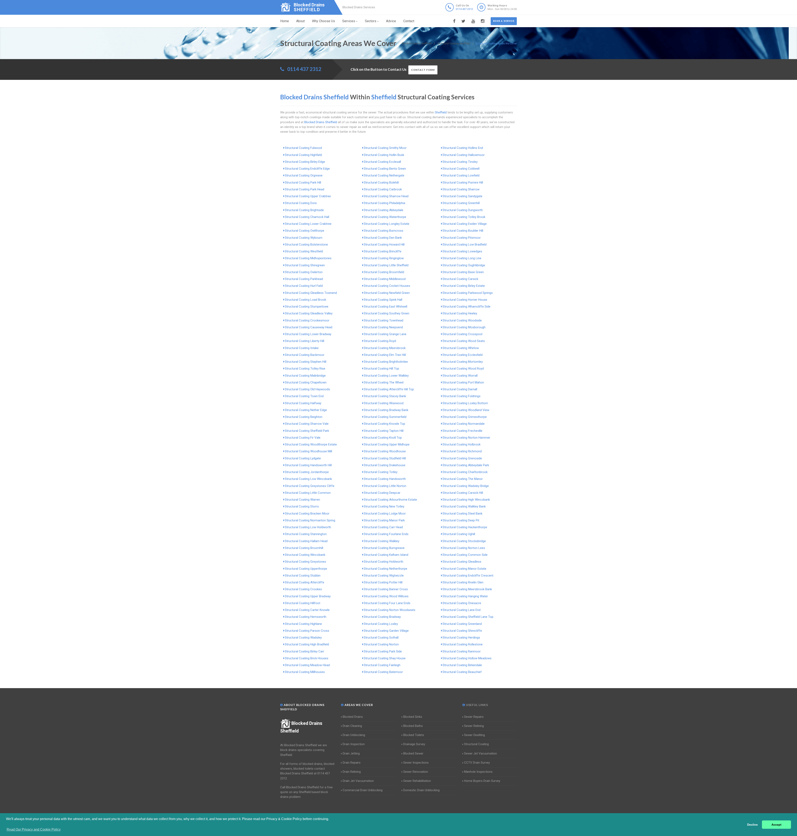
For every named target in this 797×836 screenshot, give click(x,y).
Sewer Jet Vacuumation (480, 753)
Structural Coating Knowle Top (384, 424)
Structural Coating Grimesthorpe (465, 417)
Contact (408, 21)
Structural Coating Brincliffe (382, 251)
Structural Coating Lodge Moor (385, 513)
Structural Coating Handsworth (385, 479)
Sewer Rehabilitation (417, 781)
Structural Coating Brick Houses (306, 658)
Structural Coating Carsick (460, 279)
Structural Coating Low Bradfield (465, 244)
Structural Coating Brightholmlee (386, 362)
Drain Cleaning (352, 726)
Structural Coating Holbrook (461, 444)
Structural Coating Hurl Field (304, 286)
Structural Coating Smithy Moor (385, 148)
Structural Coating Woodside (462, 320)
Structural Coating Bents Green (385, 168)
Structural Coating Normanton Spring (310, 520)
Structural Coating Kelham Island (386, 555)
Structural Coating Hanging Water (465, 596)
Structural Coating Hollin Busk (384, 155)
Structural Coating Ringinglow (384, 258)
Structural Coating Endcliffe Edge (307, 168)
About (300, 21)
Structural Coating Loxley (381, 624)
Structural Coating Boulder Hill (463, 230)
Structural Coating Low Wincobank (308, 479)
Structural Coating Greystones (305, 561)
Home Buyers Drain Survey (482, 781)
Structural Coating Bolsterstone (306, 244)
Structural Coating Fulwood (303, 148)
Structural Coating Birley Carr (304, 651)
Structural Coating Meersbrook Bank (467, 589)
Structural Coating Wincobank (305, 555)
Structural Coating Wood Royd (463, 368)
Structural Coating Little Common (308, 493)
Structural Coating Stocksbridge (464, 541)
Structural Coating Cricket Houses (387, 286)
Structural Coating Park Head (304, 189)
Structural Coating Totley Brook (464, 217)
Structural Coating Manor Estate (464, 569)
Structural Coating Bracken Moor (307, 513)
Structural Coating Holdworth (383, 561)
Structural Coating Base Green (463, 272)
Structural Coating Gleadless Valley (308, 313)
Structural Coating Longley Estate (386, 224)
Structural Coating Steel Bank (462, 513)
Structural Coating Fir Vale (302, 437)
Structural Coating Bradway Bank (386, 410)
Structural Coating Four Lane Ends (387, 603)
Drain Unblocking (354, 735)
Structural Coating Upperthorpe (306, 569)
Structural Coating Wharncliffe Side (466, 306)
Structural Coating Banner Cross (386, 589)
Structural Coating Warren (302, 499)
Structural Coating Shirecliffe (462, 631)
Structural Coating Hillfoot (302, 603)
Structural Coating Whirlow (461, 348)
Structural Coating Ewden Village (465, 224)
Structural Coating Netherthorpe (385, 569)
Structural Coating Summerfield (385, 417)
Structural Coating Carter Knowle (307, 610)
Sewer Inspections (416, 762)
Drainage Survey (414, 744)
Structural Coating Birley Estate (464, 286)
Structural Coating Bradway (382, 617)
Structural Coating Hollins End (463, 148)
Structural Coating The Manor (463, 479)
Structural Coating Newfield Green (387, 293)
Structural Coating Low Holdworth (308, 527)
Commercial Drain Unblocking (363, 790)
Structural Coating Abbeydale (383, 210)
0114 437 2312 (464, 9)
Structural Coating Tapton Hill (383, 431)
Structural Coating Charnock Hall (307, 217)
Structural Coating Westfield (304, 251)
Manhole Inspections (478, 772)
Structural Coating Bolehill (381, 182)
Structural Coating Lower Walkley (386, 375)
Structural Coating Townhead (383, 320)
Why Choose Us (323, 21)
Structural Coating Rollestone (463, 644)
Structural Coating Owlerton (304, 272)
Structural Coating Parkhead (304, 279)
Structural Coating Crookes (303, 589)
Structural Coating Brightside (304, 210)
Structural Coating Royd (380, 341)
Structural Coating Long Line (462, 258)
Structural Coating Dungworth (463, 210)
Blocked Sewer (413, 753)
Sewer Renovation (415, 772)
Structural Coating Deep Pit (461, 520)
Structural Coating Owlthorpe (304, 230)
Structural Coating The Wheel (383, 382)
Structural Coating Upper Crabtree (308, 196)
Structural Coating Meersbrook (385, 348)
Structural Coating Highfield (303, 155)
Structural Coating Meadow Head (307, 665)
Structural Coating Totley (380, 472)
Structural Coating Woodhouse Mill (308, 451)
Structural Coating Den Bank (383, 238)
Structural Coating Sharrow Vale (307, 424)
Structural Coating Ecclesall (382, 162)
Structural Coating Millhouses (305, 672)
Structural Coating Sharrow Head (386, 196)
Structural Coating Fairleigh (382, 665)
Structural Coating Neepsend (383, 327)
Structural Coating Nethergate (384, 175)
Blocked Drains (353, 717)
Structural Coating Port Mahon (463, 382)
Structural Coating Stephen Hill (305, 362)
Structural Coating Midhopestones (308, 258)
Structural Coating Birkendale (462, 665)
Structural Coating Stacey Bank (385, 396)
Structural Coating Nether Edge (306, 410)
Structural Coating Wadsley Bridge (466, 486)
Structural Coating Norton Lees (464, 548)
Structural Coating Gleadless (462, 561)
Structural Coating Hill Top (381, 368)
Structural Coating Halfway (303, 403)
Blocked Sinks (412, 717)
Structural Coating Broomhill (304, 548)
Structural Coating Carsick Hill (463, 493)
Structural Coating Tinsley (460, 162)
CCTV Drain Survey (477, 762)
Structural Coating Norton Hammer (466, 437)
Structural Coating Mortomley (463, 362)
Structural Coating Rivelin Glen (463, 582)
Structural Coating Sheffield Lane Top (468, 617)
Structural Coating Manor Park (384, 520)
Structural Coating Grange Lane (385, 334)
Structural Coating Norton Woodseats (389, 610)
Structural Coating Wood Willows (386, 596)
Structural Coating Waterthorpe (385, 217)
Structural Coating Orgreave (304, 175)
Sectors (370, 21)
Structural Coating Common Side (465, 555)
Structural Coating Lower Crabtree (308, 224)
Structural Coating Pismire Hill (463, 182)
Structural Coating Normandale (464, 424)
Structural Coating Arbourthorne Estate (390, 499)
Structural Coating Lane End (461, 610)
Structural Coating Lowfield (461, 175)
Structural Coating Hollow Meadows (467, 658)
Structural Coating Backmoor (304, 355)
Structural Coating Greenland (462, 624)
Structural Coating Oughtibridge (464, 265)
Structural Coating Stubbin (302, 575)
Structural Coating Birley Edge (305, 162)
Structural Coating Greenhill (461, 203)
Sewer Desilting (474, 735)
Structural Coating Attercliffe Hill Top (389, 389)
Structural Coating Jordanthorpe (307, 472)
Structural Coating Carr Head (383, 527)
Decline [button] (752, 824)
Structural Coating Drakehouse (384, 465)
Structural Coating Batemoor (383, 672)
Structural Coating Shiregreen (305, 265)
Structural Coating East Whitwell (385, 306)
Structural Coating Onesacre (462, 603)
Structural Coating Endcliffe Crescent (468, 575)
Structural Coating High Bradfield (307, 644)
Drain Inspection (354, 744)
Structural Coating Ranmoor (462, 651)
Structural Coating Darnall (460, 389)
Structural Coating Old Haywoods (307, 389)
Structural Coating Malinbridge (305, 375)
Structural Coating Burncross (383, 230)
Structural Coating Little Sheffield (386, 265)
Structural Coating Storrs (302, 506)
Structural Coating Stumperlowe (306, 306)
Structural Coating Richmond (462, 451)
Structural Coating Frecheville (462, 431)
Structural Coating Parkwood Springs (468, 293)
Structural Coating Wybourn (303, 238)
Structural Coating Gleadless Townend (311, 293)
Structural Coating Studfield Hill (385, 458)
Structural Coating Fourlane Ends (386, 534)
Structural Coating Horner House (465, 300)
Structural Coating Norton (381, 644)
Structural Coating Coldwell (461, 168)
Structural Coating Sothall (381, 637)
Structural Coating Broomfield (384, 272)
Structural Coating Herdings (461, 637)
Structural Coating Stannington (306, 534)
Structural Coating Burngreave (384, 548)
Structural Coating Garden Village (386, 631)
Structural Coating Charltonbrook (465, 472)
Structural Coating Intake (302, 348)
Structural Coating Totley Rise (305, 368)
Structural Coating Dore (301, 203)
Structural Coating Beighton (303, 417)
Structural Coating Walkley (381, 541)
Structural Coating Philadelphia (384, 203)
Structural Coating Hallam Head (306, 541)
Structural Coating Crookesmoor (307, 320)
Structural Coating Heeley (460, 313)
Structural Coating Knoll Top (383, 437)
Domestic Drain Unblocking (421, 790)
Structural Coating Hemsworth (305, 617)
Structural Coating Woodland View (466, 410)
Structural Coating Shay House (385, 658)
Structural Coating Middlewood (385, 279)
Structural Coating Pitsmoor (462, 238)
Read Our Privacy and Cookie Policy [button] (34, 829)
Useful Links (476, 705)
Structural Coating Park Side (383, 651)
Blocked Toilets (413, 735)
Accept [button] (776, 824)
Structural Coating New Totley (384, 506)
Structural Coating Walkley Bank (464, 506)
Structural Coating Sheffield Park (307, 431)
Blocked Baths (413, 726)
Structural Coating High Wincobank (466, 499)
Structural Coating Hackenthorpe (465, 527)
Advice (391, 21)
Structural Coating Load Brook (305, 300)
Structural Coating (476, 744)
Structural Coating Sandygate (462, 196)
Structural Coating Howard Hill (384, 244)
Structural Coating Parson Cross (307, 631)
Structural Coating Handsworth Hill (308, 465)
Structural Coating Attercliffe (304, 582)
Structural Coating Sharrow (461, 189)
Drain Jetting (351, 753)
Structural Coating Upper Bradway (308, 596)
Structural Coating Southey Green (386, 313)
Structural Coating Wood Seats (464, 341)
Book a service (503, 21)
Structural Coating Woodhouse (385, 451)
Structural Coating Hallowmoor (464, 155)
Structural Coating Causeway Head (308, 327)
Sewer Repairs (474, 717)
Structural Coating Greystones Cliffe (309, 486)
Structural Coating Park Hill (303, 182)
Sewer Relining (474, 726)
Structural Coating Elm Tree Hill (385, 355)
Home (284, 21)
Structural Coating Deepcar (382, 493)
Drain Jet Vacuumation (358, 781)
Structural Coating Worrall (460, 375)
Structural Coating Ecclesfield (463, 355)
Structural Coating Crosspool (462, 334)
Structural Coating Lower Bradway (308, 334)
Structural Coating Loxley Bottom (465, 403)
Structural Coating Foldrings (461, 396)
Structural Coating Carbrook (383, 189)
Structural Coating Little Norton (385, 486)
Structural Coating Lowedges (462, 251)
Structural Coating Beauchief (462, 672)
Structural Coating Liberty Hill (304, 341)
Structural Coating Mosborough (464, 327)
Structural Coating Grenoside (462, 458)
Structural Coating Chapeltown (305, 382)
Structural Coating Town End (304, 396)
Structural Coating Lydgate (303, 458)
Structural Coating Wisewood (383, 403)
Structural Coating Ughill (459, 534)
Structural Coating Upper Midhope (387, 444)
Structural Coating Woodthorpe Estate (311, 444)
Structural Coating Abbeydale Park (466, 465)
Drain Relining (352, 772)
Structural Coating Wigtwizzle (384, 575)
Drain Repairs (352, 762)
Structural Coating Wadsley (303, 637)
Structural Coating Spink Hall (383, 300)
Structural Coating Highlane (303, 624)
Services (348, 21)
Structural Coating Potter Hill (383, 582)
